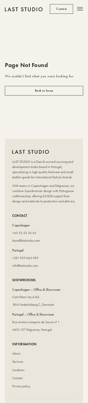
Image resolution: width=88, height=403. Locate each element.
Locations (18, 370)
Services (17, 362)
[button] (80, 9)
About (16, 353)
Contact (17, 378)
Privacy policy (21, 386)
